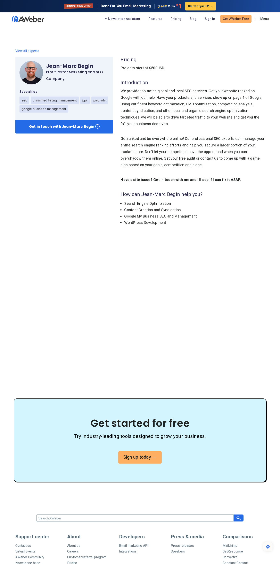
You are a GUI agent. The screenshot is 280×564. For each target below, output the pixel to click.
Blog (193, 18)
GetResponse (233, 551)
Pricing (176, 18)
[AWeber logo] (25, 19)
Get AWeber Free (236, 18)
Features (155, 18)
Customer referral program (86, 557)
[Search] (239, 518)
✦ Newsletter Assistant (122, 18)
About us (73, 545)
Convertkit (230, 557)
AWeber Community (29, 557)
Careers (73, 551)
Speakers (178, 551)
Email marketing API (134, 545)
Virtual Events (25, 551)
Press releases (182, 545)
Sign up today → (140, 457)
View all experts (27, 50)
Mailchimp (230, 545)
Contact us (23, 545)
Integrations (128, 551)
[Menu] (262, 18)
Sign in (210, 18)
